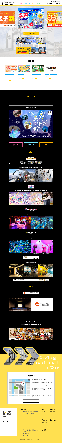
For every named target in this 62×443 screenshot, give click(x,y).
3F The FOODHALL (26, 435)
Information (47, 74)
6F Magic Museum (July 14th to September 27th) (31, 421)
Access (43, 409)
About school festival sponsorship (44, 423)
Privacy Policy (53, 417)
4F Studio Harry (26, 433)
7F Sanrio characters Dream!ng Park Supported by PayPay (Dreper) (30, 414)
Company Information (52, 415)
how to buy (52, 411)
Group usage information (44, 417)
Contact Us (41, 1)
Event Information (7, 74)
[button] (46, 19)
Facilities (44, 413)
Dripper (13, 74)
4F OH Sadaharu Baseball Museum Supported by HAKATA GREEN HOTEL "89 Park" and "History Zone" (31, 430)
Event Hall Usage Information (45, 420)
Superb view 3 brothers (53, 74)
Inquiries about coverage (45, 430)
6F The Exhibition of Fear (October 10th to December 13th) (31, 424)
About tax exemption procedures (44, 427)
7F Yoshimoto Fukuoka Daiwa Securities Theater (31, 417)
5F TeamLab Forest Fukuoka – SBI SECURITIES (29, 427)
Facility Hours (47, 1)
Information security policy (53, 420)
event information (21, 74)
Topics (43, 411)
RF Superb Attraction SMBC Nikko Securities (31, 411)
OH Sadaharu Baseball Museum (36, 74)
